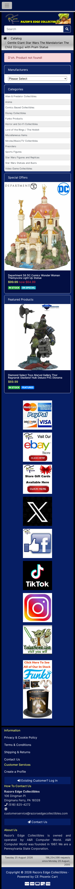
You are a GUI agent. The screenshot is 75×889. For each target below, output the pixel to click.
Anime (8, 102)
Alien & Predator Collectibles (21, 96)
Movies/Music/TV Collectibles (21, 141)
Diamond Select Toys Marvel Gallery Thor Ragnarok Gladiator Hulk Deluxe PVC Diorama (35, 376)
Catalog (16, 38)
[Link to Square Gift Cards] (37, 479)
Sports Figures (13, 151)
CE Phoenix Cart (46, 876)
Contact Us (12, 759)
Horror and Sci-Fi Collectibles (21, 124)
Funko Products (14, 118)
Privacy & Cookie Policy (20, 737)
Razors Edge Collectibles (50, 872)
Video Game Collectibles (18, 168)
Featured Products (20, 299)
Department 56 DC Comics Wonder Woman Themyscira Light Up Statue (34, 276)
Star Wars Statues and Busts (21, 163)
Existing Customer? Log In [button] (39, 780)
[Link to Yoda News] (37, 639)
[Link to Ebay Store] (37, 447)
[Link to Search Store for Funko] (37, 689)
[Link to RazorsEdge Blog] (37, 575)
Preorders (10, 146)
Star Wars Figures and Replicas (22, 157)
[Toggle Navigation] (7, 5)
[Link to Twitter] (37, 511)
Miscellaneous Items (16, 135)
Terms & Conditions (17, 745)
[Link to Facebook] (37, 543)
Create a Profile (15, 771)
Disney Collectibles (15, 113)
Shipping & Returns (17, 752)
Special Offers (17, 177)
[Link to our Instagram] (37, 607)
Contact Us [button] (39, 822)
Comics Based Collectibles (19, 107)
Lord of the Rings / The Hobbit (22, 129)
